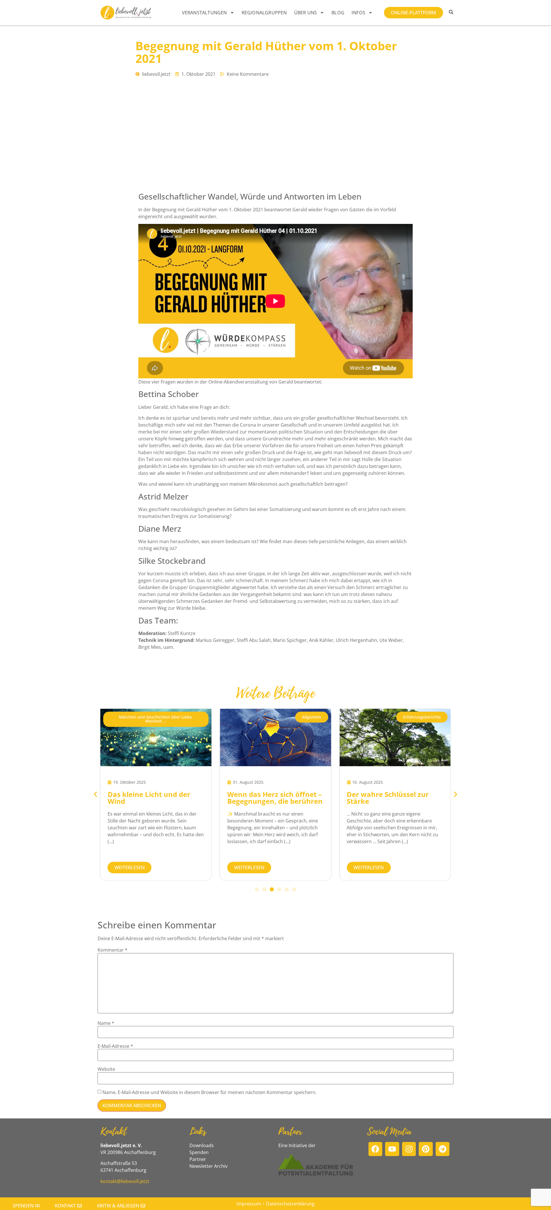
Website (106, 1069)
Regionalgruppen (264, 12)
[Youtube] (392, 1149)
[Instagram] (409, 1149)
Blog (337, 12)
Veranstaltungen (204, 12)
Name (106, 1023)
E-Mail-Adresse (115, 1046)
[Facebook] (375, 1149)
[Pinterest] (426, 1149)
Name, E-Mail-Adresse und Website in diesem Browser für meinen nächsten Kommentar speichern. (209, 1092)
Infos (358, 12)
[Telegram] (443, 1149)
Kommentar (112, 950)
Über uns (305, 12)
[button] (156, 719)
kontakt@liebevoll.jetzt (124, 1181)
